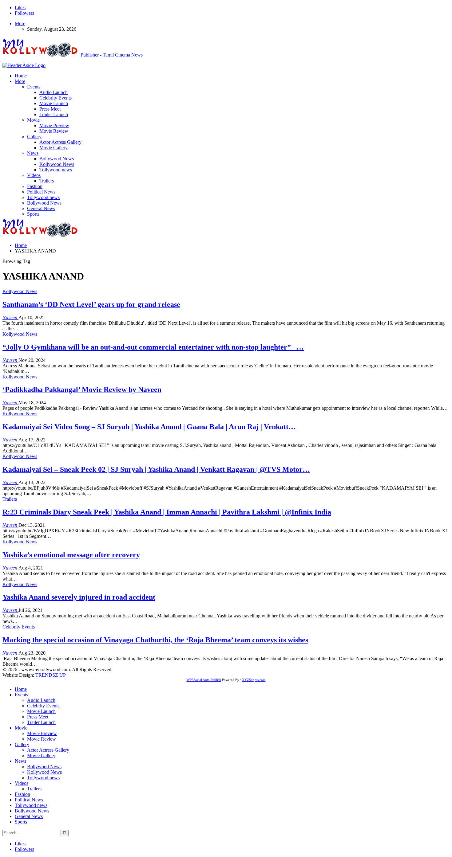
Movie (33, 120)
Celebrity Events (55, 97)
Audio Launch (53, 92)
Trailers (46, 180)
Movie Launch (53, 103)
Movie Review (53, 131)
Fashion (34, 186)
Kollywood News (56, 164)
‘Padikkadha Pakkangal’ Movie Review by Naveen (81, 389)
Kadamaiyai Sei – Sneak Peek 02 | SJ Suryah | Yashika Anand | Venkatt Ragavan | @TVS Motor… (156, 469)
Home (21, 75)
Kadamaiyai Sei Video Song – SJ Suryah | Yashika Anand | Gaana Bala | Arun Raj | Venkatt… (149, 427)
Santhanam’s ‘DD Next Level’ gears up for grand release (91, 304)
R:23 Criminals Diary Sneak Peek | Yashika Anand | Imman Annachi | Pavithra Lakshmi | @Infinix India (166, 512)
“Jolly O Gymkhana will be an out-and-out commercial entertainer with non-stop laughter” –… (153, 347)
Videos (34, 175)
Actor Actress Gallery (60, 142)
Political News (41, 191)
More (20, 23)
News (32, 153)
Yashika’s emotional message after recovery (71, 555)
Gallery (34, 136)
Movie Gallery (53, 147)
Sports (33, 214)
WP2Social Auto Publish (204, 680)
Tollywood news (55, 169)
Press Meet (50, 109)
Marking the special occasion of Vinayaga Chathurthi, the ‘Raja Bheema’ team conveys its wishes (155, 640)
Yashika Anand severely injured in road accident (78, 597)
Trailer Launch (53, 114)
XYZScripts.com (254, 680)
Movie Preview (54, 125)
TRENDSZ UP (50, 675)
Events (33, 86)
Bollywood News (56, 158)
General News (41, 208)
